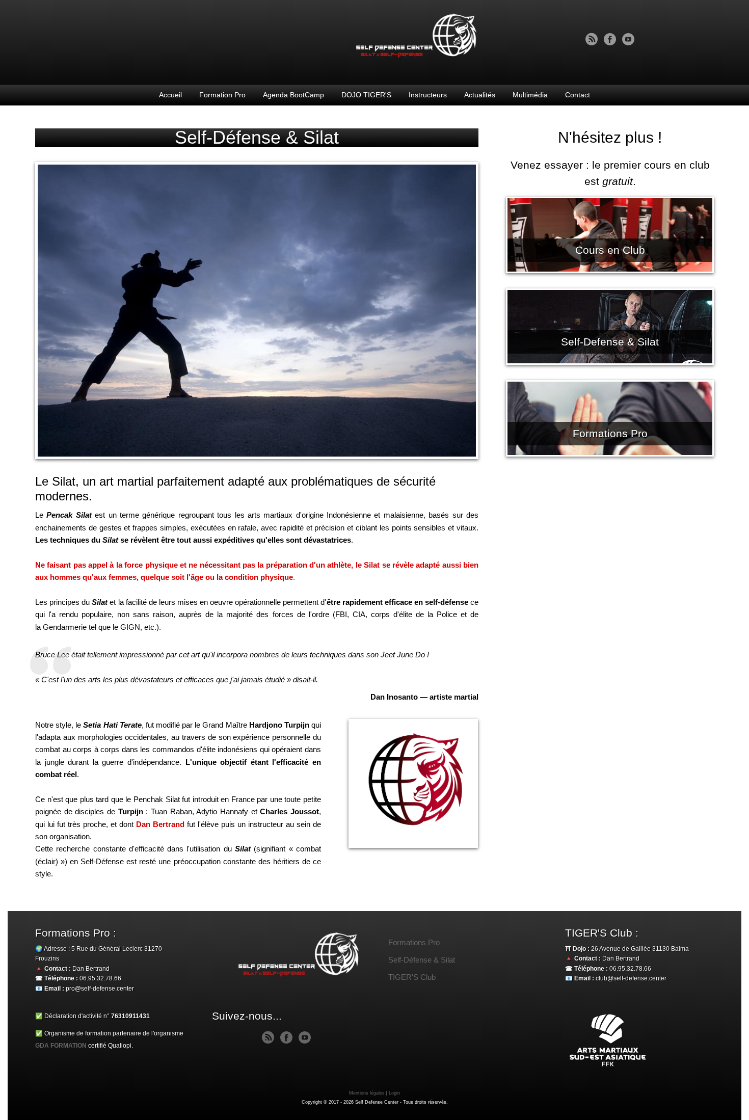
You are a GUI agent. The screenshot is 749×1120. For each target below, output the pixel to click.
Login (394, 1093)
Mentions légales (367, 1093)
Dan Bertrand (160, 824)
